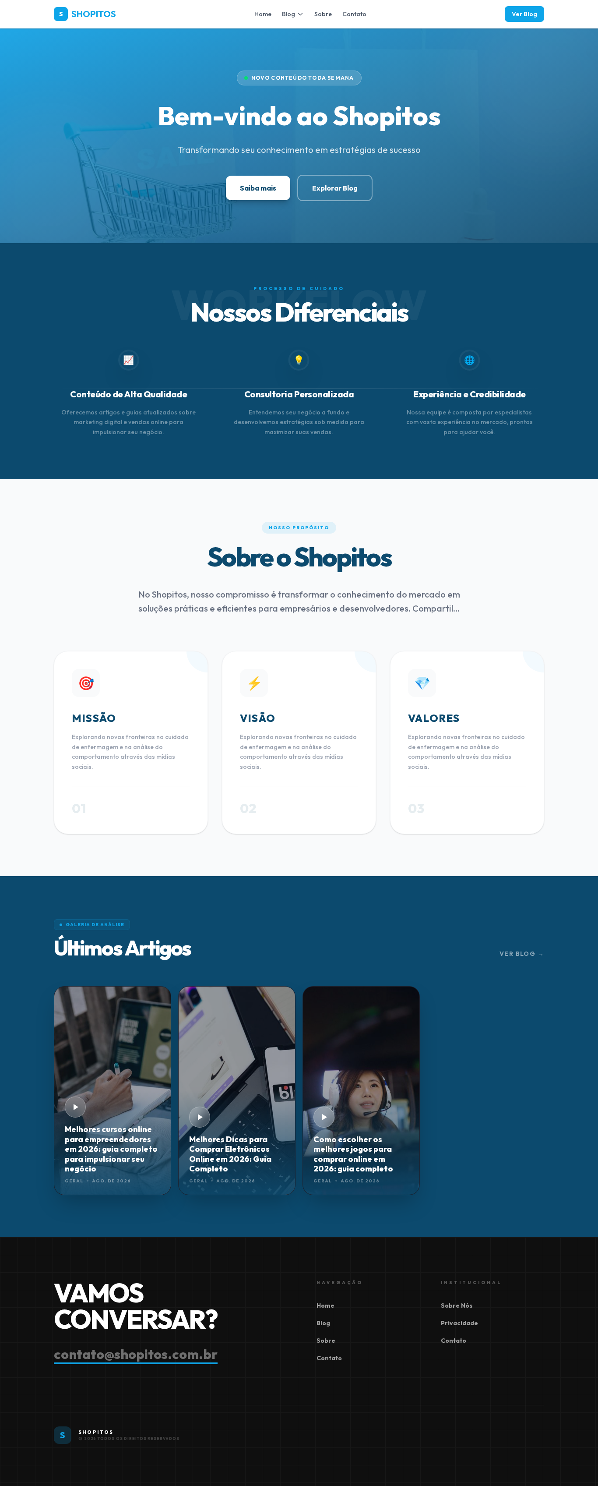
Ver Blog (524, 14)
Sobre (323, 14)
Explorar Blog (335, 188)
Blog (288, 14)
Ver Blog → (522, 954)
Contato (354, 14)
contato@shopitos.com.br (136, 1354)
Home (262, 14)
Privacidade (459, 1323)
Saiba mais (258, 188)
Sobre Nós (456, 1305)
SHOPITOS (87, 13)
